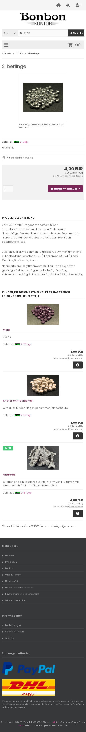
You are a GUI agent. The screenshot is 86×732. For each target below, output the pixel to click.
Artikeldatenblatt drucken (20, 157)
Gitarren (9, 475)
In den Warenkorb (65, 188)
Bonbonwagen (13, 625)
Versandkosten (76, 176)
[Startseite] (59, 5)
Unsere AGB (11, 581)
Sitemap (9, 638)
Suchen (76, 32)
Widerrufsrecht (13, 574)
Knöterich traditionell (17, 401)
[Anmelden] (69, 5)
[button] (10, 32)
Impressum (11, 561)
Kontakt (9, 568)
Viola (6, 330)
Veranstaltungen (14, 631)
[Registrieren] (79, 5)
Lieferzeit (10, 555)
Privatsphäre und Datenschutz (22, 594)
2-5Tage (24, 141)
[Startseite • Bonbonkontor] (43, 19)
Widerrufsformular (15, 600)
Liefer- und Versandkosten (19, 587)
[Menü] (7, 45)
